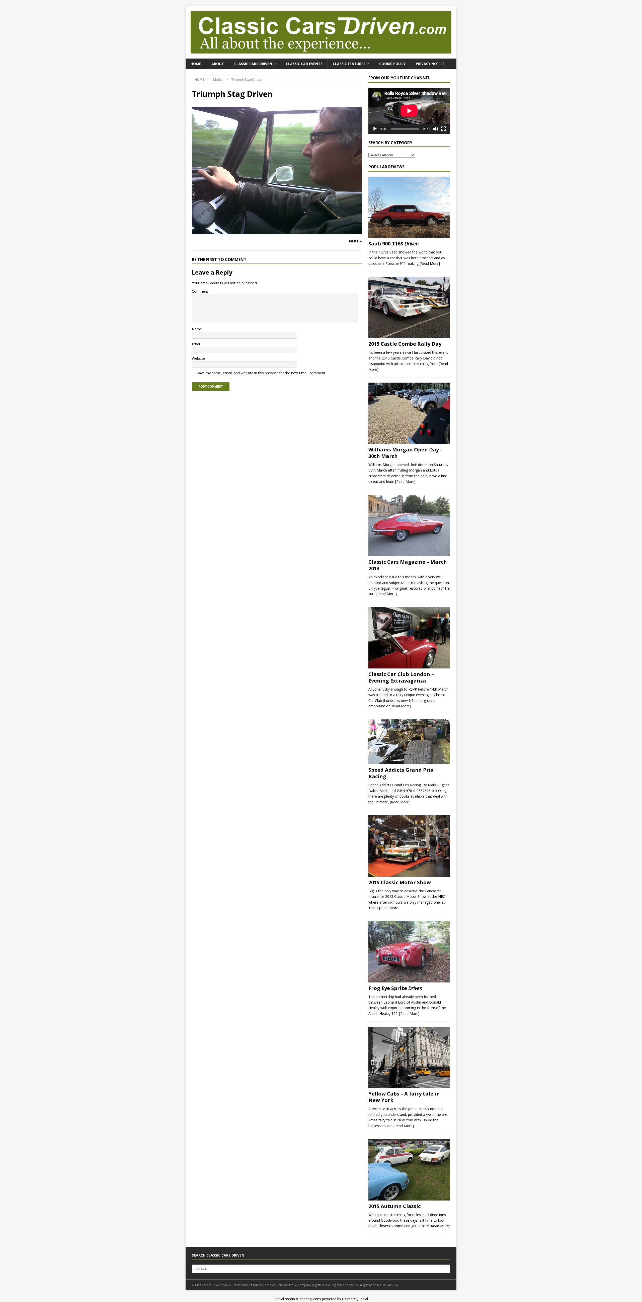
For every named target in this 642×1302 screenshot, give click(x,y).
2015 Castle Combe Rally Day (404, 343)
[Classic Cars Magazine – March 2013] (409, 525)
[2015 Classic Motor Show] (409, 846)
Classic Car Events (304, 63)
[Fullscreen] (443, 128)
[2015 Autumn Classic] (409, 1170)
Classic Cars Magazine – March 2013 (407, 565)
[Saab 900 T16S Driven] (409, 207)
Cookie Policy (392, 63)
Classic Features (349, 63)
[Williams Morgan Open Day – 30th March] (409, 413)
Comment (200, 291)
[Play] (374, 128)
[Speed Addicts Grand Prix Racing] (409, 741)
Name (197, 329)
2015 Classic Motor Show (399, 882)
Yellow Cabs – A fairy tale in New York (404, 1097)
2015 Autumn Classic (394, 1206)
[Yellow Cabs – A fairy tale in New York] (409, 1057)
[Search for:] (321, 1268)
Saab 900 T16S (393, 243)
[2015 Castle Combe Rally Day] (409, 307)
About (217, 63)
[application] (409, 111)
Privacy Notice (430, 63)
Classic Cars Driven (253, 63)
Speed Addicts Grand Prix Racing (401, 773)
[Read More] (430, 263)
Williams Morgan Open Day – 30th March (405, 452)
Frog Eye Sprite (395, 988)
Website (198, 358)
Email (196, 343)
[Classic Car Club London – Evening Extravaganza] (409, 637)
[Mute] (435, 128)
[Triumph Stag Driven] (277, 231)
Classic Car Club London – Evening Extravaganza (401, 677)
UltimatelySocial (355, 1298)
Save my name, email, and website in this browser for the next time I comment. (261, 373)
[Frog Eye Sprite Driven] (409, 951)
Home (196, 63)
